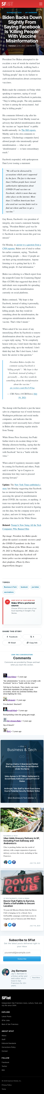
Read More (36, 977)
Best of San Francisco (10, 1024)
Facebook (5, 1062)
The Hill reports (28, 130)
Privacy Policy (7, 1085)
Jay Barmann (31, 12)
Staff (3, 1039)
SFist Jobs (6, 1020)
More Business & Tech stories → (22, 798)
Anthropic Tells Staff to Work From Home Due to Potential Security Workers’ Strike (22, 789)
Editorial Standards (9, 1043)
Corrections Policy (9, 1047)
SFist (6, 997)
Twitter (4, 1066)
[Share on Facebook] (14, 862)
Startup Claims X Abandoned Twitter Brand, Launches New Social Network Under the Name (22, 766)
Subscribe (22, 959)
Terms (4, 1089)
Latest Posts (6, 1016)
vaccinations (9, 592)
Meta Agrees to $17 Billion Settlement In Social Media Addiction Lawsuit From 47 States (22, 778)
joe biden (35, 587)
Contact (5, 1051)
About (4, 1035)
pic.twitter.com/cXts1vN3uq (22, 387)
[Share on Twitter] (10, 862)
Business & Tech (14, 12)
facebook (24, 587)
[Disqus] (22, 703)
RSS (3, 1070)
